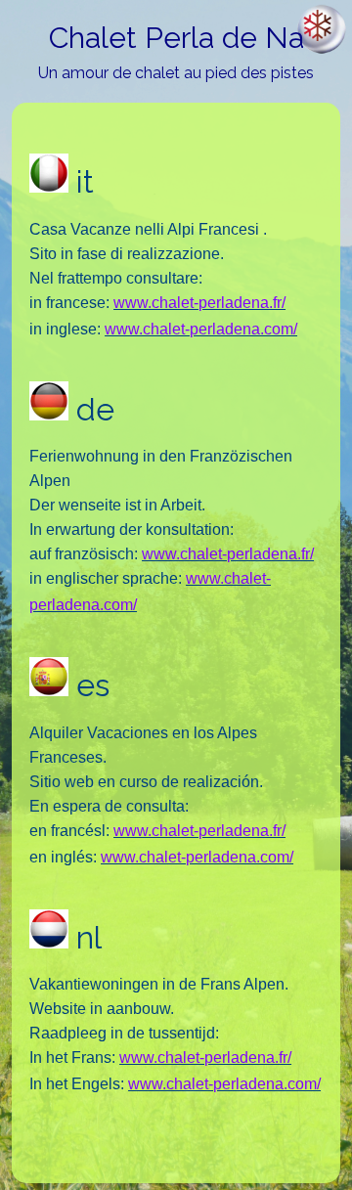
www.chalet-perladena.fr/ (199, 302)
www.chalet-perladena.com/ (201, 329)
